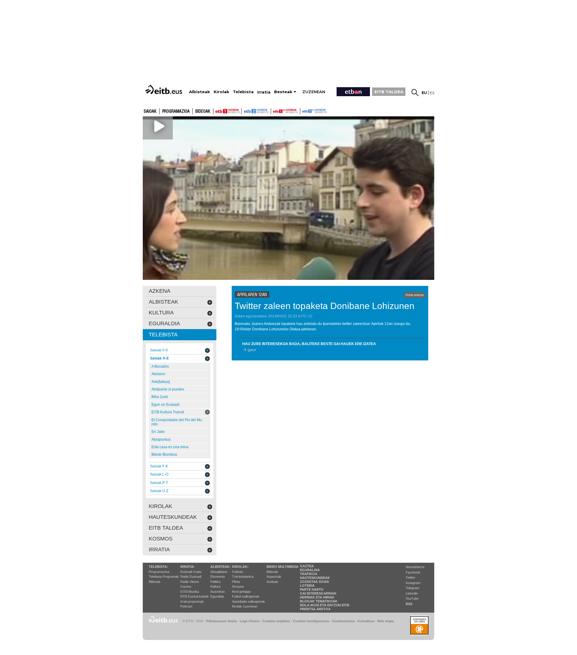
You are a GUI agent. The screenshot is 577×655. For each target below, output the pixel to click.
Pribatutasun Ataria (221, 621)
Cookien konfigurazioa (311, 621)
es (432, 92)
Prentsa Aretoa (315, 609)
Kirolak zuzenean (244, 606)
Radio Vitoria (189, 581)
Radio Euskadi (190, 576)
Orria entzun (414, 295)
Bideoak (202, 111)
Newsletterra (415, 567)
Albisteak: (220, 566)
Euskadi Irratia (190, 572)
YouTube (412, 598)
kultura (161, 313)
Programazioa (176, 111)
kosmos (160, 539)
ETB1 (227, 111)
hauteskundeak (173, 517)
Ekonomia (217, 576)
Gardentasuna (343, 621)
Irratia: (187, 566)
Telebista (163, 335)
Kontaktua (366, 621)
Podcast (186, 606)
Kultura (215, 586)
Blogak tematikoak (318, 601)
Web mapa (385, 621)
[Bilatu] (415, 92)
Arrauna (238, 586)
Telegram (412, 588)
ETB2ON (303, 110)
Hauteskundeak (315, 578)
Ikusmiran (217, 591)
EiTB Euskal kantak (194, 596)
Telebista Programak (164, 576)
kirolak (160, 506)
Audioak (272, 581)
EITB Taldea (166, 528)
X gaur (250, 349)
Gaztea (185, 586)
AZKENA (159, 291)
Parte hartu (311, 589)
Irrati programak (192, 601)
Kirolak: (240, 566)
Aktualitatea (218, 572)
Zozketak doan (314, 581)
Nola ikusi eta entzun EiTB (324, 605)
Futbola (237, 572)
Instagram (413, 583)
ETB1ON (274, 110)
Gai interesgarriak (318, 593)
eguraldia (164, 323)
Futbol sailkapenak (245, 596)
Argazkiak (274, 576)
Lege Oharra (249, 621)
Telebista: (158, 566)
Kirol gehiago (241, 591)
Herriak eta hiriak (317, 597)
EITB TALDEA (388, 91)
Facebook (413, 572)
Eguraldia (217, 596)
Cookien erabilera (276, 621)
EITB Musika (189, 591)
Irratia (159, 549)
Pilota (236, 581)
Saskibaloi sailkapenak (248, 601)
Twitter (410, 577)
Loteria (307, 585)
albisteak (163, 302)
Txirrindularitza (243, 576)
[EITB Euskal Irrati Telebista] (164, 89)
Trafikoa (308, 574)
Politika (215, 581)
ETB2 (256, 111)
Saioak (150, 111)
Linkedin (412, 593)
